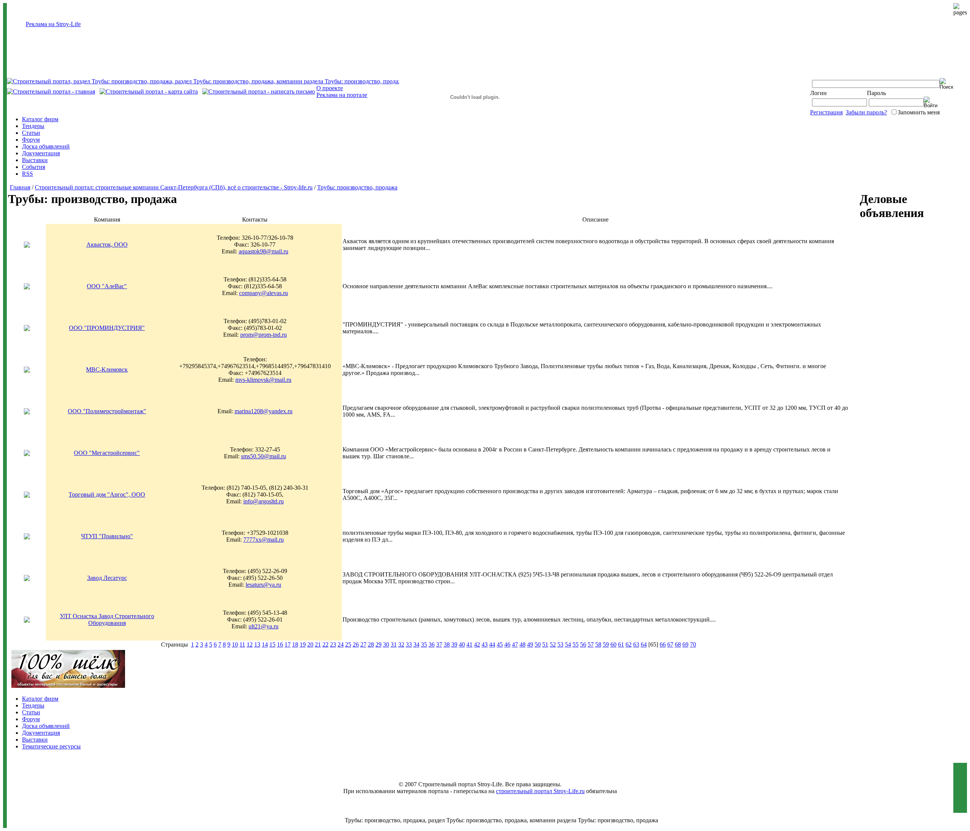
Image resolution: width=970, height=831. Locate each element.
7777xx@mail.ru (263, 539)
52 (553, 644)
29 (378, 644)
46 (507, 644)
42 (477, 644)
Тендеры (33, 126)
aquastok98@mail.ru (263, 251)
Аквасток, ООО (107, 244)
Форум (31, 139)
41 (469, 644)
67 (670, 644)
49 (530, 644)
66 (663, 644)
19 (303, 644)
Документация (41, 153)
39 (454, 644)
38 (447, 644)
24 (341, 644)
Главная (20, 187)
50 (538, 644)
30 (386, 644)
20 (310, 644)
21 (318, 644)
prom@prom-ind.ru (263, 334)
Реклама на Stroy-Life (53, 24)
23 (333, 644)
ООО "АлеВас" (107, 286)
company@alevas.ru (263, 293)
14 (265, 644)
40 (462, 644)
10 (235, 644)
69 (685, 644)
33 (409, 644)
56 (583, 644)
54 (568, 644)
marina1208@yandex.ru (264, 411)
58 (598, 644)
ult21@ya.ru (263, 626)
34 (416, 644)
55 (576, 644)
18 (295, 644)
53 (560, 644)
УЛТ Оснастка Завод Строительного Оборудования (107, 619)
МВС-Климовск (107, 369)
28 (371, 644)
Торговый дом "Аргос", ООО (107, 494)
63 (636, 644)
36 (432, 644)
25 (348, 644)
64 (644, 644)
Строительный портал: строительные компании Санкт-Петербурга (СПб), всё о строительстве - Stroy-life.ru (174, 187)
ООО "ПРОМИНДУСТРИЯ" (107, 328)
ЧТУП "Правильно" (107, 536)
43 (485, 644)
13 (257, 644)
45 (500, 644)
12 (250, 644)
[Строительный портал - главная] (51, 91)
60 (613, 644)
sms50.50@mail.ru (263, 456)
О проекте (329, 88)
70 (693, 644)
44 (492, 644)
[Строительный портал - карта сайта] (149, 91)
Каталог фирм (40, 119)
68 (678, 644)
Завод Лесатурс (107, 578)
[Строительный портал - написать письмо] (258, 91)
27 (363, 644)
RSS (27, 173)
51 (545, 644)
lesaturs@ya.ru (263, 584)
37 (439, 644)
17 (288, 644)
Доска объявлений (46, 146)
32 (401, 644)
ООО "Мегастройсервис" (107, 453)
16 (280, 644)
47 (515, 644)
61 (621, 644)
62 (629, 644)
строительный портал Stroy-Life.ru (540, 791)
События (33, 167)
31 (394, 644)
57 (591, 644)
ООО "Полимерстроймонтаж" (107, 411)
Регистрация (826, 112)
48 (522, 644)
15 (272, 644)
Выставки (35, 160)
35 (424, 644)
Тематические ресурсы (51, 746)
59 (606, 644)
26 (356, 644)
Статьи (31, 133)
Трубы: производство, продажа (357, 187)
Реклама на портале (341, 95)
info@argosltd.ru (263, 501)
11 (242, 644)
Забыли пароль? (866, 112)
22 (325, 644)
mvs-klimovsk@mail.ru (263, 379)
